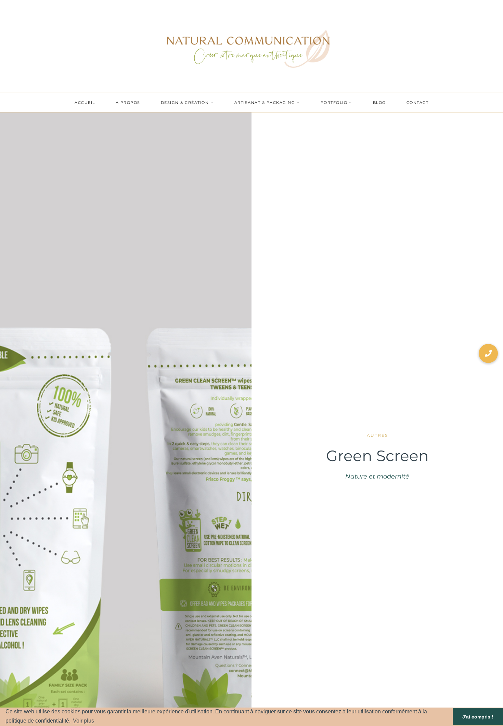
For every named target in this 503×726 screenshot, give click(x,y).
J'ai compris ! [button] (477, 717)
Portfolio (334, 102)
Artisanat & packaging (264, 102)
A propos (128, 102)
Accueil (85, 102)
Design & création (185, 102)
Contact (418, 102)
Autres (377, 435)
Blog (379, 102)
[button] (488, 353)
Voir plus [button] (83, 721)
